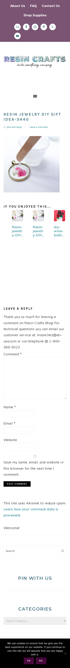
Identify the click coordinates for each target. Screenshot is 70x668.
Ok (29, 661)
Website (10, 440)
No (41, 661)
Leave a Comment (38, 127)
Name (10, 407)
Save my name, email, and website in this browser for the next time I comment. (34, 468)
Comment (13, 354)
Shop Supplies (35, 15)
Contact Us (51, 6)
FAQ (33, 6)
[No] (65, 653)
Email (10, 423)
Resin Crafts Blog (35, 70)
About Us (17, 6)
